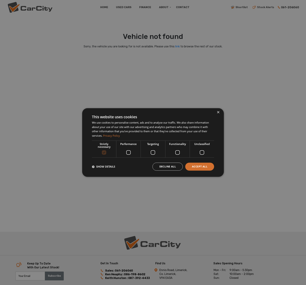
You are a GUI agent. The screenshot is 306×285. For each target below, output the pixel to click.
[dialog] (153, 142)
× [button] (218, 112)
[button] (103, 167)
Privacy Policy (111, 136)
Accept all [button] (199, 166)
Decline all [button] (167, 166)
